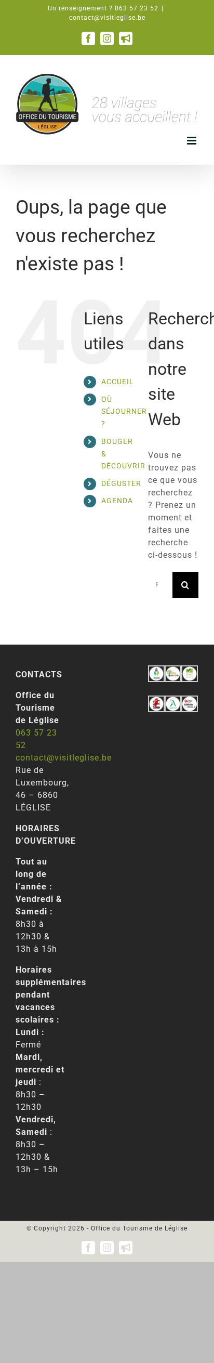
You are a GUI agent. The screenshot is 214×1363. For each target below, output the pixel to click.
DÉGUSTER (121, 483)
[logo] (156, 701)
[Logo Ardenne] (173, 701)
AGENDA (117, 500)
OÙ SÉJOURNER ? (124, 411)
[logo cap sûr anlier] (173, 671)
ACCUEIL (117, 381)
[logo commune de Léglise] (156, 671)
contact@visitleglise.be (107, 17)
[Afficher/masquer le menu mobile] (192, 140)
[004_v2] (189, 701)
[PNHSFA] (189, 671)
